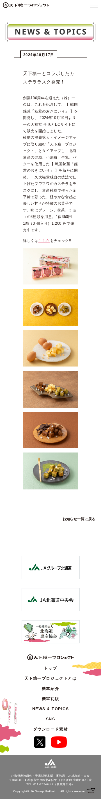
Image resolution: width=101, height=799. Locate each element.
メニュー (94, 5)
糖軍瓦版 (50, 698)
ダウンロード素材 (50, 729)
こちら (44, 241)
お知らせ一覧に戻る (79, 519)
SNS (50, 719)
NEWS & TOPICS (50, 709)
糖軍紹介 (50, 688)
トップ (50, 668)
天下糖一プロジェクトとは (50, 678)
